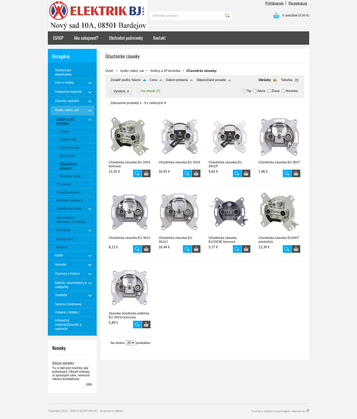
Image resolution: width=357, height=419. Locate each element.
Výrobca (121, 91)
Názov (136, 80)
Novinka (292, 91)
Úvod (109, 71)
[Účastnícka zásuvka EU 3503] (179, 158)
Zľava (276, 91)
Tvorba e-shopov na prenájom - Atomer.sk (278, 411)
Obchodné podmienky (126, 38)
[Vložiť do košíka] (146, 173)
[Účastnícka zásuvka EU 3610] (130, 234)
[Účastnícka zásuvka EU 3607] (279, 158)
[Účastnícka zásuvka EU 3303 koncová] (130, 158)
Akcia (261, 91)
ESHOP (58, 38)
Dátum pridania (177, 80)
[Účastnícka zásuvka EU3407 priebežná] (279, 234)
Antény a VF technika (165, 71)
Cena (153, 80)
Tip (249, 91)
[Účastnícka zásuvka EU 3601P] (229, 158)
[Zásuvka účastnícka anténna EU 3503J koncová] (130, 309)
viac (89, 384)
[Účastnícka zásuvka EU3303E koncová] (229, 234)
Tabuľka (286, 80)
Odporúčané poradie (211, 80)
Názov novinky (63, 363)
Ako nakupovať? (86, 38)
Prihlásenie (274, 3)
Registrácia (298, 3)
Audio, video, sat (132, 71)
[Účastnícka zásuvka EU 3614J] (179, 234)
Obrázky (264, 80)
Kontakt (159, 38)
